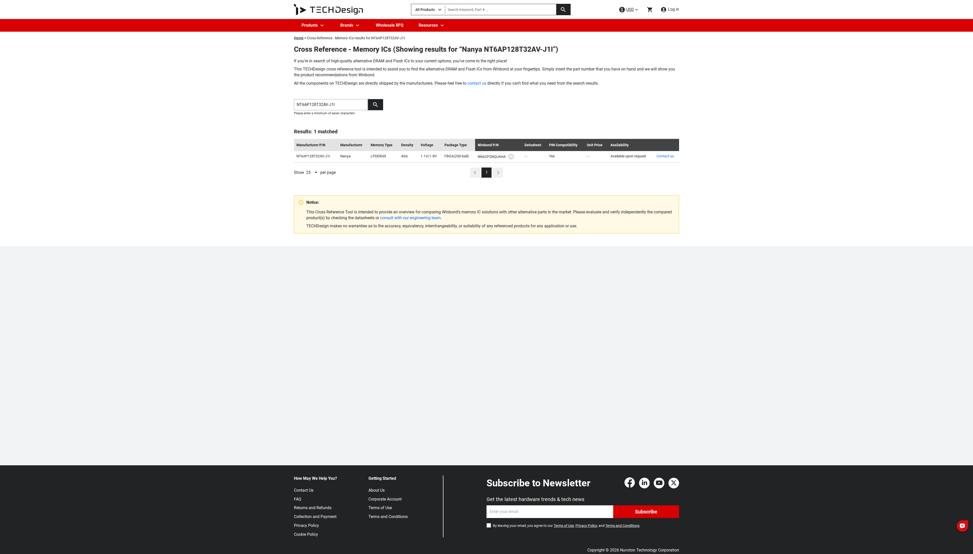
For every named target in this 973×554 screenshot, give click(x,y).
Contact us (665, 156)
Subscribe (646, 512)
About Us (376, 490)
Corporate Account (385, 499)
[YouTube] (659, 483)
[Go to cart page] (650, 10)
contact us (476, 83)
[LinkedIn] (644, 483)
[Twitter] (673, 483)
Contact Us (303, 490)
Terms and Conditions (388, 516)
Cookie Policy (306, 534)
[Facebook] (629, 483)
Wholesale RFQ (389, 25)
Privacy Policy (306, 525)
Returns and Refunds (312, 507)
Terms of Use (380, 507)
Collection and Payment (315, 516)
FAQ (297, 499)
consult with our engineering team (410, 217)
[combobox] (312, 172)
